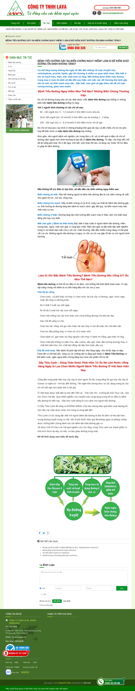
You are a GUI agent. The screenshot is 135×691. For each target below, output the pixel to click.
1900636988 (18, 641)
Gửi (121, 588)
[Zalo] (8, 672)
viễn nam (87, 683)
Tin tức (18, 36)
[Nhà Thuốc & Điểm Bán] (19, 116)
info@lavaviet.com (19, 637)
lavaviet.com (64, 683)
